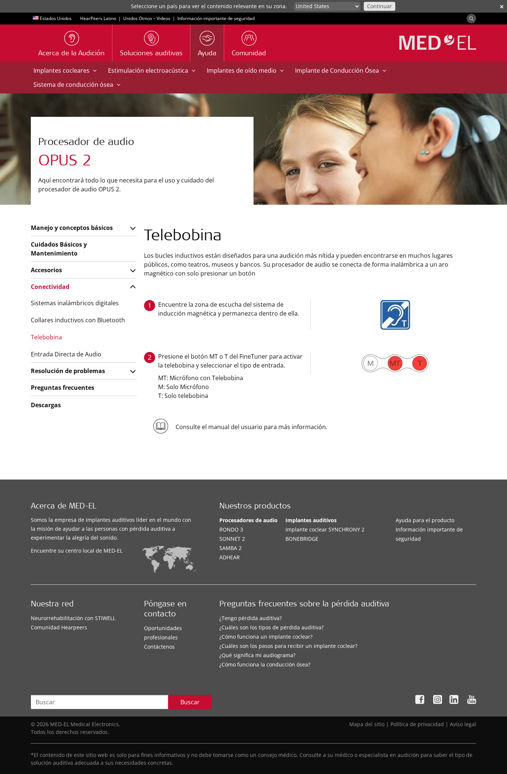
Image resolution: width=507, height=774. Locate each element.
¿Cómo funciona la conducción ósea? (264, 664)
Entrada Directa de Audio (66, 354)
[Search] (471, 18)
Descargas (46, 405)
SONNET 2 (232, 538)
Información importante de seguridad (216, 18)
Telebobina (46, 337)
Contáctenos (159, 646)
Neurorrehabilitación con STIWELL (73, 618)
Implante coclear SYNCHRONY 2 (324, 529)
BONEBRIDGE (301, 538)
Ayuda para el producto (425, 520)
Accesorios (46, 270)
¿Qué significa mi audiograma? (257, 655)
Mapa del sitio (367, 724)
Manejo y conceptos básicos (72, 228)
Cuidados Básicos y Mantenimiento (59, 248)
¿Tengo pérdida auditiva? (250, 618)
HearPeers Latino (98, 18)
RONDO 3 (231, 529)
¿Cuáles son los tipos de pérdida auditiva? (271, 627)
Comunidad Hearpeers (59, 627)
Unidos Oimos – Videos (146, 18)
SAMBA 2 (230, 547)
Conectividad (50, 287)
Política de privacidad (417, 724)
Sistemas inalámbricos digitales (75, 303)
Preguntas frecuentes (62, 387)
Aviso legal (463, 724)
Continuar (379, 6)
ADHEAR (229, 557)
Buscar (190, 702)
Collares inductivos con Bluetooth (78, 320)
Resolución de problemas (68, 371)
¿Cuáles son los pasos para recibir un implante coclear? (288, 645)
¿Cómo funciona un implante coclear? (266, 636)
